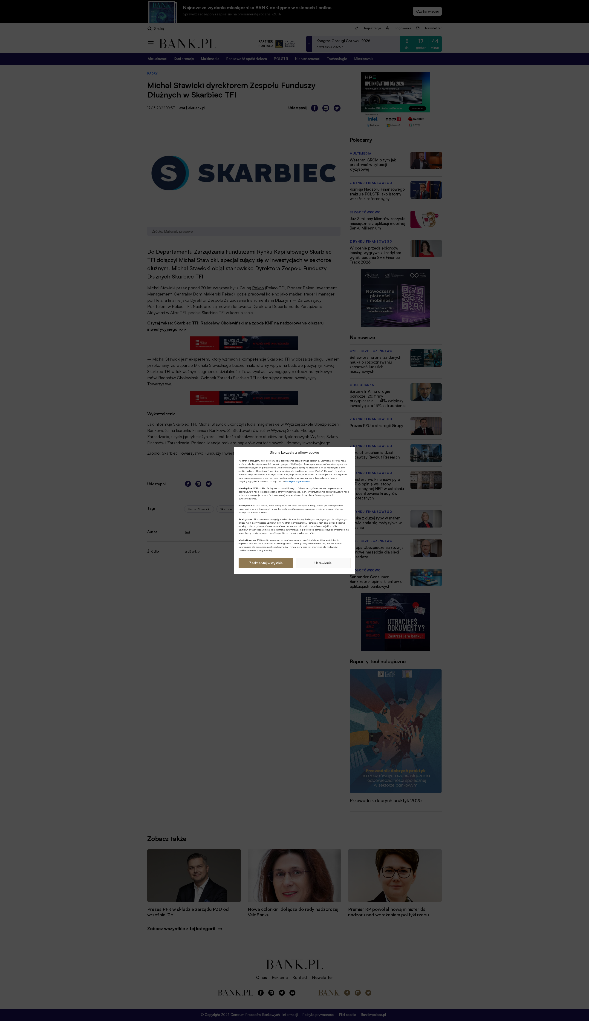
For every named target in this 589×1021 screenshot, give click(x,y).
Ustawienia (323, 563)
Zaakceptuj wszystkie (266, 563)
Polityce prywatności (297, 481)
